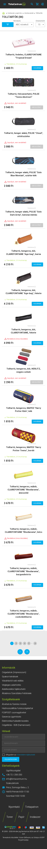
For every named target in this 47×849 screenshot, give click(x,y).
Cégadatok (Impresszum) (14, 672)
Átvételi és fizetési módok (14, 704)
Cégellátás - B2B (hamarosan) (16, 725)
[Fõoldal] (16, 4)
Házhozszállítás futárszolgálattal (17, 708)
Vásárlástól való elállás (13, 680)
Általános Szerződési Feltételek (16, 693)
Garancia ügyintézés (11, 716)
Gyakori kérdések (10, 676)
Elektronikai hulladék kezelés (15, 721)
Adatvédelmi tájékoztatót (26, 755)
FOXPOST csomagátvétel (14, 712)
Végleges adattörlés (11, 685)
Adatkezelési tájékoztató (13, 689)
